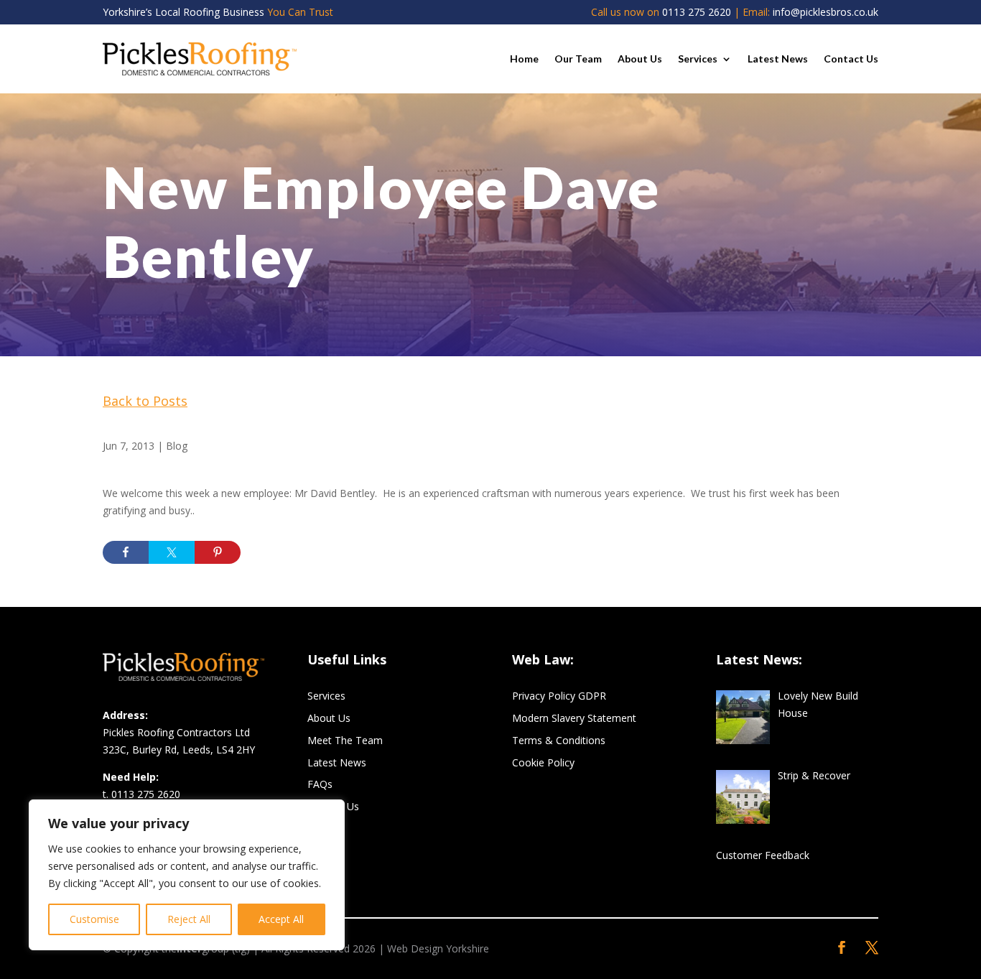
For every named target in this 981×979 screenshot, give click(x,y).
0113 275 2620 (696, 12)
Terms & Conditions (558, 740)
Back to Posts (145, 400)
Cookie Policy (543, 762)
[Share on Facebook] (126, 552)
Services (697, 58)
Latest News (778, 58)
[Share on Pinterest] (218, 552)
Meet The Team (345, 740)
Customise (94, 919)
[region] (187, 874)
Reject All (188, 919)
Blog (176, 446)
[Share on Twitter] (172, 552)
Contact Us (851, 58)
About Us (640, 58)
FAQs (320, 784)
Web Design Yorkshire (438, 948)
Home (524, 58)
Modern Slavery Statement (574, 718)
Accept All (281, 919)
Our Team (578, 58)
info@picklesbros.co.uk (825, 12)
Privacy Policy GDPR (559, 695)
